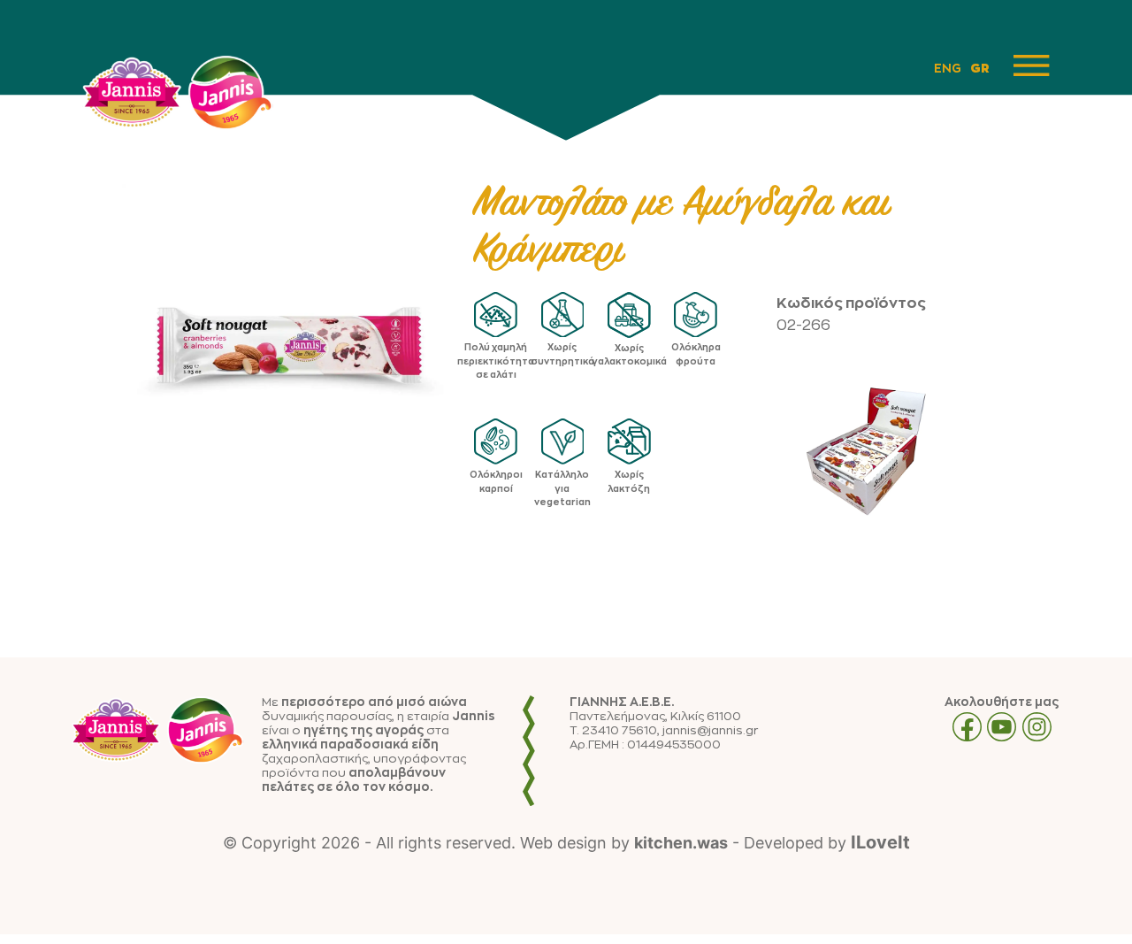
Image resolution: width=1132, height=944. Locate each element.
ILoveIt (880, 842)
